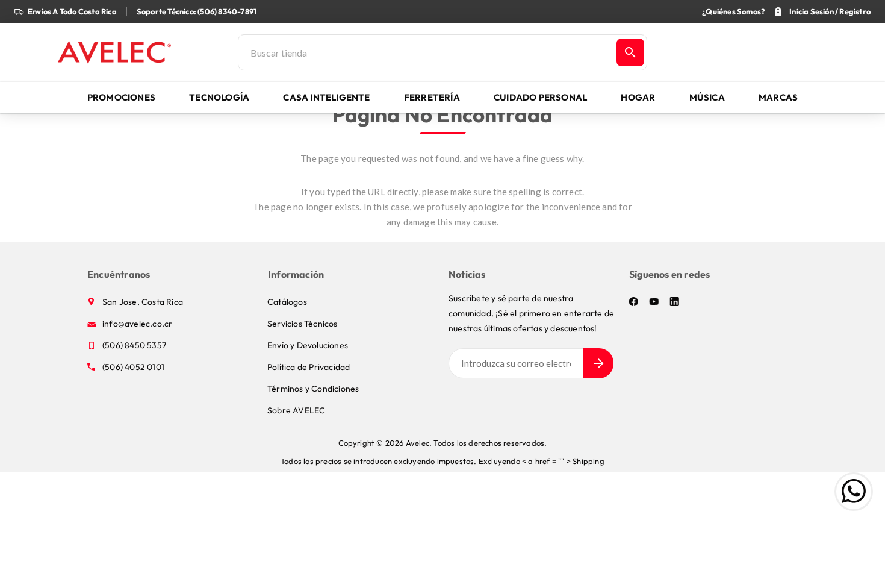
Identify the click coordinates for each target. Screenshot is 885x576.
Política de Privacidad (308, 367)
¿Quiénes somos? (733, 11)
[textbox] (426, 52)
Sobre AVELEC (296, 410)
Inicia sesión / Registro (830, 11)
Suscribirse (598, 363)
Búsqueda (630, 52)
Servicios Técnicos (302, 323)
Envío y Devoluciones (307, 345)
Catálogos (287, 301)
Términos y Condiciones (313, 388)
